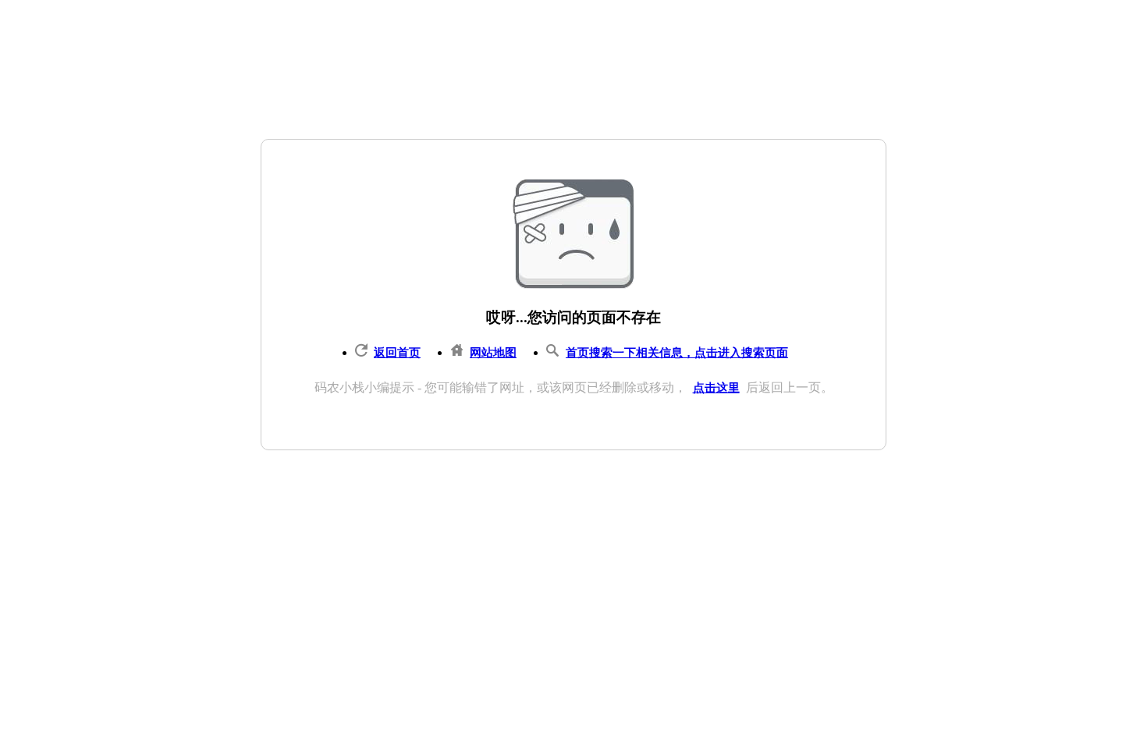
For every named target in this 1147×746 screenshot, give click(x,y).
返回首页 (397, 352)
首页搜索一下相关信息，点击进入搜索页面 (677, 352)
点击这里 (716, 388)
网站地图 (493, 352)
